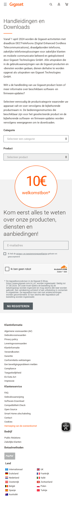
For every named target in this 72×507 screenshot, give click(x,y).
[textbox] (36, 138)
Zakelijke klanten (12, 442)
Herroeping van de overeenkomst (20, 426)
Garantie (8, 356)
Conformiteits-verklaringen (17, 360)
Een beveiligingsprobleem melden (20, 364)
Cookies (8, 421)
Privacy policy (11, 339)
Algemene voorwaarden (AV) (18, 331)
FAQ (6, 392)
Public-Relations (12, 437)
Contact (8, 417)
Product (8, 148)
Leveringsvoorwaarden (15, 343)
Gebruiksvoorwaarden (15, 335)
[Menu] (5, 4)
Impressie (9, 381)
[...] (67, 5)
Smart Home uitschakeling (17, 413)
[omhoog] (67, 494)
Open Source (10, 409)
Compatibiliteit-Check (15, 405)
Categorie (9, 130)
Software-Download (14, 401)
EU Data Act (10, 377)
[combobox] (36, 138)
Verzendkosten (11, 352)
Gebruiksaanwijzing (14, 397)
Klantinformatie (12, 347)
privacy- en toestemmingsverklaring (31, 254)
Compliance (10, 368)
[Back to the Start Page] (17, 5)
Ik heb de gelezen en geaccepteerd (32, 255)
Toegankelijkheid (12, 372)
